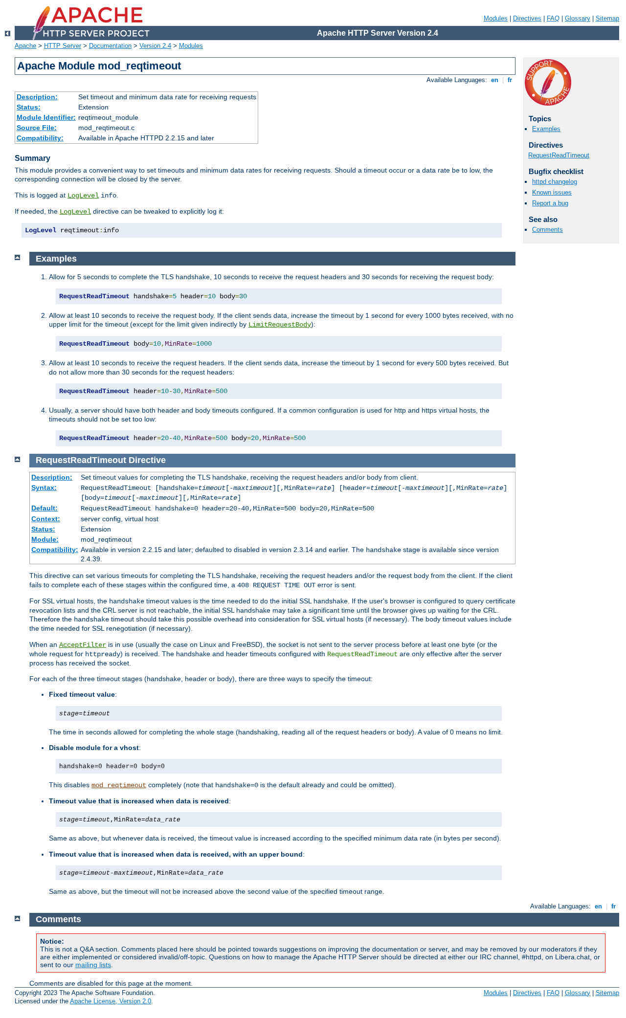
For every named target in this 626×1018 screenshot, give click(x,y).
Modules (496, 18)
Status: (29, 107)
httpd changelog (554, 181)
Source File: (37, 128)
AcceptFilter (82, 645)
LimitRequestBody (279, 325)
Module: (45, 539)
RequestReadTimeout (558, 155)
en (494, 80)
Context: (45, 519)
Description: (37, 97)
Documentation (110, 45)
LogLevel (83, 195)
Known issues (552, 192)
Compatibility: (40, 138)
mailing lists (93, 965)
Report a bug (550, 203)
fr (510, 80)
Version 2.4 (155, 45)
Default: (44, 508)
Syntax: (44, 487)
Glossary (577, 18)
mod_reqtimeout (118, 785)
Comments (547, 229)
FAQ (553, 18)
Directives (527, 18)
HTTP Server (62, 45)
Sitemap (607, 18)
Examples (546, 129)
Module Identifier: (46, 117)
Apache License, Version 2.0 (110, 1001)
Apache (25, 45)
